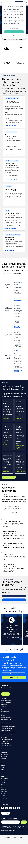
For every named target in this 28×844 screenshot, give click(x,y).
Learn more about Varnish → (8, 516)
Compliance (3, 797)
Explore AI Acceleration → (11, 204)
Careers (2, 787)
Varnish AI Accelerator (6, 709)
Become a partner (14, 596)
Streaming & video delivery (7, 721)
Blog (2, 763)
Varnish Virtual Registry (6, 702)
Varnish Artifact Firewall (6, 700)
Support (2, 769)
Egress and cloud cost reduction (8, 726)
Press (15, 837)
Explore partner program (14, 599)
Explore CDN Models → (10, 228)
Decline (14, 35)
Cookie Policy (17, 17)
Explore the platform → (10, 250)
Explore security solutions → (18, 301)
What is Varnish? (4, 778)
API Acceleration (4, 724)
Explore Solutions (14, 673)
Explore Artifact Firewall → (11, 125)
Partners (3, 782)
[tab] (10, 649)
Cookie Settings (8, 837)
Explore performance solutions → (17, 326)
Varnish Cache (4, 772)
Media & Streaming (5, 743)
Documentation (4, 756)
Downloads (3, 758)
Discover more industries (8, 477)
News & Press (4, 784)
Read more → (12, 641)
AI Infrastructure (4, 741)
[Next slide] (21, 649)
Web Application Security (6, 733)
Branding (21, 837)
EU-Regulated (4, 748)
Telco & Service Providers (6, 745)
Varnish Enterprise (5, 711)
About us (3, 780)
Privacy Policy (4, 791)
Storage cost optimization (6, 730)
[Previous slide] (7, 649)
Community (3, 771)
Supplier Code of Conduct (6, 798)
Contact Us (3, 789)
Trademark (3, 795)
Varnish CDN (3, 706)
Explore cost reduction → (17, 349)
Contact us (5, 694)
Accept (14, 31)
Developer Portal (4, 754)
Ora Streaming (4, 704)
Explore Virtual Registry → (11, 179)
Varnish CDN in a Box (5, 708)
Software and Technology (6, 739)
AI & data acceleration (6, 719)
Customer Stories (4, 761)
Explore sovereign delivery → (18, 370)
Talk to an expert (14, 677)
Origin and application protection (8, 732)
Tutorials (3, 760)
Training (2, 767)
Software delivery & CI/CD (6, 717)
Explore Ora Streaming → (11, 154)
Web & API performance (6, 722)
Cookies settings (14, 28)
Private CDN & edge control (7, 728)
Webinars (3, 765)
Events (2, 786)
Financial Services (5, 747)
